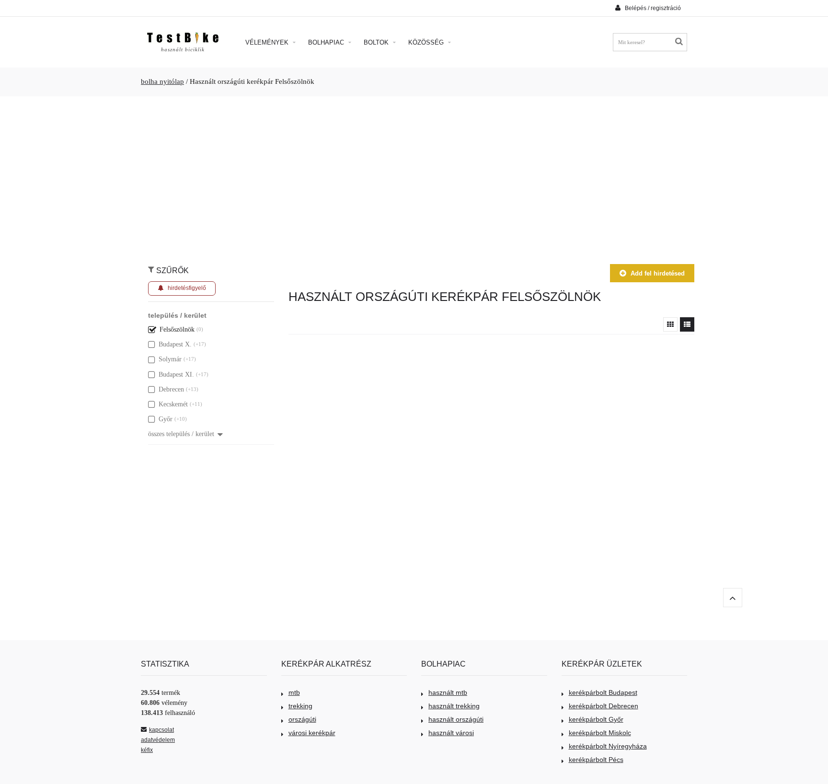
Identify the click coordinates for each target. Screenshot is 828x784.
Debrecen (171, 389)
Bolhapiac (327, 42)
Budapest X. (175, 344)
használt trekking (454, 706)
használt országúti (455, 719)
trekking (300, 706)
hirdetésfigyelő (187, 288)
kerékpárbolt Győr (596, 719)
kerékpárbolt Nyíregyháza (608, 746)
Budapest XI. (176, 374)
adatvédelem (158, 740)
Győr (165, 419)
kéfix (147, 750)
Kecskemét (173, 404)
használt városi (451, 733)
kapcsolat (161, 729)
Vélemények (267, 42)
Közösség (427, 42)
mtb (294, 692)
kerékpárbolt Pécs (596, 759)
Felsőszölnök (177, 329)
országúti (302, 719)
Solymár (170, 359)
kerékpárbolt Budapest (603, 692)
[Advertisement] (414, 175)
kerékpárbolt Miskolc (600, 733)
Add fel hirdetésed (658, 273)
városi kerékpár (311, 733)
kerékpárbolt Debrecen (603, 706)
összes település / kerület (181, 434)
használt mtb (447, 692)
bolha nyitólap (162, 81)
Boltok (377, 42)
